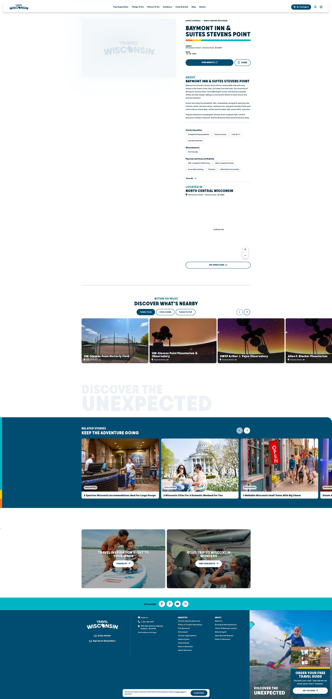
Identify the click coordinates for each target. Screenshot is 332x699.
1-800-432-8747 (147, 622)
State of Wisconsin (222, 639)
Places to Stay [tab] (185, 312)
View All (189, 178)
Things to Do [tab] (146, 312)
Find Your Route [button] (207, 563)
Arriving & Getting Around (225, 625)
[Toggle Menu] (320, 7)
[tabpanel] (166, 336)
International (183, 643)
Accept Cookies (199, 693)
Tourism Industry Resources (189, 621)
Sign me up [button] (121, 563)
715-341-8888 (191, 54)
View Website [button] (208, 62)
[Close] (327, 650)
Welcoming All (220, 632)
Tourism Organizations (187, 636)
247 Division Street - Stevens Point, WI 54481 (204, 48)
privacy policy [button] (180, 692)
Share (244, 62)
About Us (218, 621)
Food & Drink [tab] (165, 312)
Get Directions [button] (216, 265)
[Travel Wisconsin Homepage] (18, 7)
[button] (301, 7)
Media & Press (183, 639)
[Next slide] (247, 312)
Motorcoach (183, 632)
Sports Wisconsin (185, 650)
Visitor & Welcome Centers (226, 628)
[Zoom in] (245, 249)
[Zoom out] (245, 255)
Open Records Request (224, 636)
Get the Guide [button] (309, 691)
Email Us (144, 618)
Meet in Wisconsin (185, 647)
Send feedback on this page (147, 632)
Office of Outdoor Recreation (190, 625)
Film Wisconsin (184, 628)
